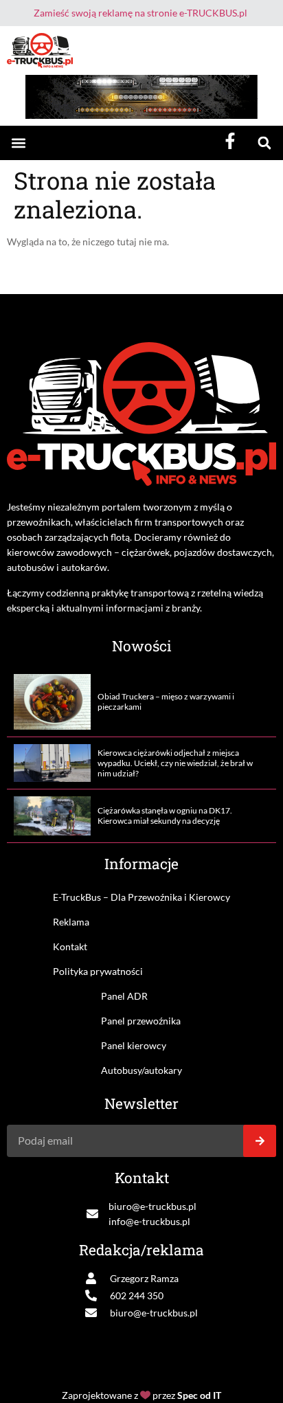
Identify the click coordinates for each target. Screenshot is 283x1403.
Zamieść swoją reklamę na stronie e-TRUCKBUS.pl (140, 13)
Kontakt (70, 946)
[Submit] (259, 1141)
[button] (18, 143)
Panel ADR (124, 996)
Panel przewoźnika (141, 1020)
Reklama (71, 922)
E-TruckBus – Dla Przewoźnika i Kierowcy (141, 897)
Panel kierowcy (133, 1045)
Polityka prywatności (98, 971)
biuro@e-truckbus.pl (152, 1206)
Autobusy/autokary (141, 1070)
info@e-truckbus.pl (149, 1221)
